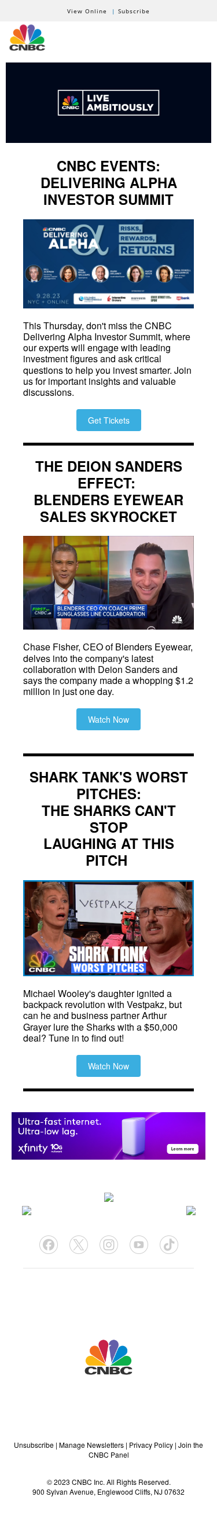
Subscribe (134, 11)
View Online (87, 11)
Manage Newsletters (91, 1445)
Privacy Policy (151, 1445)
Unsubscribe (34, 1445)
